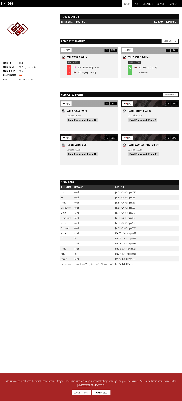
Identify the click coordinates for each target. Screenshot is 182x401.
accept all (101, 392)
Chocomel (65, 228)
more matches (170, 41)
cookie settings (81, 392)
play (137, 3)
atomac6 (64, 223)
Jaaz (62, 192)
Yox (62, 197)
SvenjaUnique (66, 207)
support (161, 3)
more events (170, 94)
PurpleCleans (66, 218)
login (127, 3)
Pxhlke (63, 202)
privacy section (84, 385)
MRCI (63, 253)
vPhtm (63, 212)
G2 (62, 238)
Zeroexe (64, 258)
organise (148, 3)
